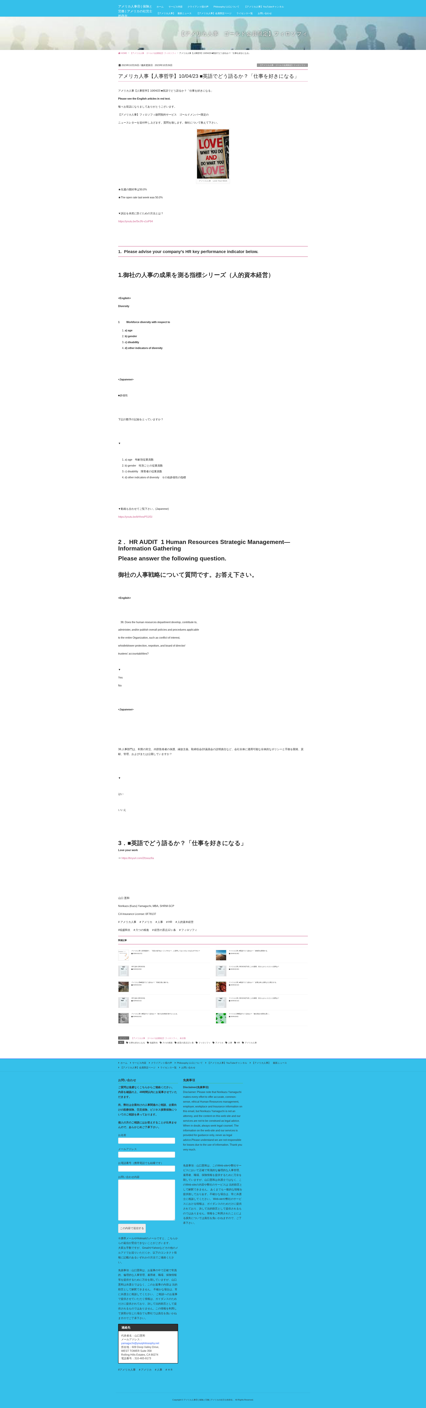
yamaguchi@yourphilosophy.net (140, 1343)
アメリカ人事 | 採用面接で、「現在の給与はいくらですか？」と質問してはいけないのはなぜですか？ (165, 951)
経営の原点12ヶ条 (185, 1043)
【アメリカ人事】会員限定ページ (137, 1067)
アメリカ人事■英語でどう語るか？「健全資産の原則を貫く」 (249, 1014)
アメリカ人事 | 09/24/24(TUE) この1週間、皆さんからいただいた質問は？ (254, 966)
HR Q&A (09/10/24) (138, 998)
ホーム (123, 1063)
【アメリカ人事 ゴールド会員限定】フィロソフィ (282, 65)
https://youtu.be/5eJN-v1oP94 (135, 221)
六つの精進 (168, 1043)
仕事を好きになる (137, 1043)
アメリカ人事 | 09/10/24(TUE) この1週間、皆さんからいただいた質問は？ (254, 998)
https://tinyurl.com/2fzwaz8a (137, 858)
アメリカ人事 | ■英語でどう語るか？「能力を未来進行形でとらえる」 (155, 1014)
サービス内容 (139, 1063)
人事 (230, 1043)
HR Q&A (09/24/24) (138, 966)
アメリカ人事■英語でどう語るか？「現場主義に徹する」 (150, 982)
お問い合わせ (188, 1067)
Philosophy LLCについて (190, 1063)
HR (238, 1043)
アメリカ (219, 1043)
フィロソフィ (205, 1043)
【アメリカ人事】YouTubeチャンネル (227, 1063)
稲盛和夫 (154, 1043)
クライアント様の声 (161, 1063)
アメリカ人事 (251, 1043)
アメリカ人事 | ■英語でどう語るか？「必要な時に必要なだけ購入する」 (253, 982)
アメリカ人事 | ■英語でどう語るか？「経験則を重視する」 (249, 951)
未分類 (183, 1038)
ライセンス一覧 (168, 1067)
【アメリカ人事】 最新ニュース (269, 1063)
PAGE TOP (413, 1363)
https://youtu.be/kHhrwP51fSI (135, 516)
